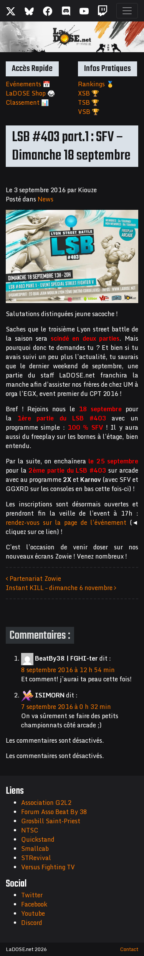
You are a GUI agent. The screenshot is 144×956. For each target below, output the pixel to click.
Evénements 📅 (28, 84)
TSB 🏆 (88, 102)
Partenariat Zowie (34, 578)
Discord (31, 923)
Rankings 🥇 (96, 84)
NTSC (29, 830)
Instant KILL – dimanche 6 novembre (60, 588)
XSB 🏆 (88, 93)
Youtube (33, 913)
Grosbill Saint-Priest (50, 821)
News (45, 199)
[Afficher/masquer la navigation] (127, 10)
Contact (129, 949)
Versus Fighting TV (48, 867)
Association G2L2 (46, 803)
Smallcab (35, 849)
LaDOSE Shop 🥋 (30, 93)
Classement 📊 (27, 102)
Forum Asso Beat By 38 (54, 812)
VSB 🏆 (88, 112)
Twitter (32, 895)
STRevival (36, 858)
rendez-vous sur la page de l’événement (66, 522)
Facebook (34, 904)
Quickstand (38, 839)
